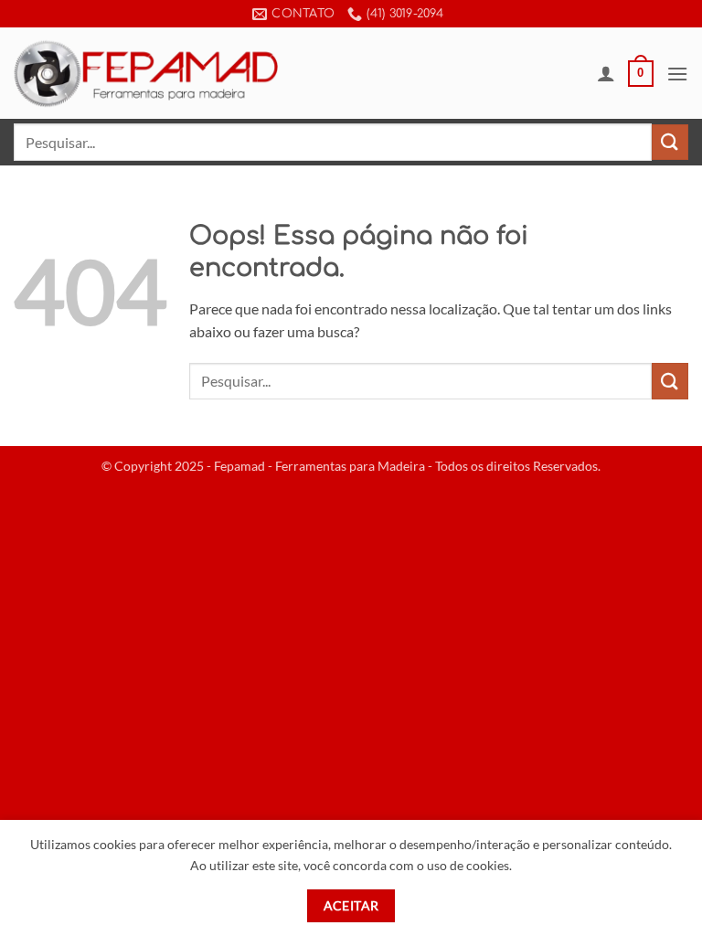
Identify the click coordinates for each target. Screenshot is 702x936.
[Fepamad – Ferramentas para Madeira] (146, 73)
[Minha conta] (606, 73)
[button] (641, 74)
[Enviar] (670, 142)
